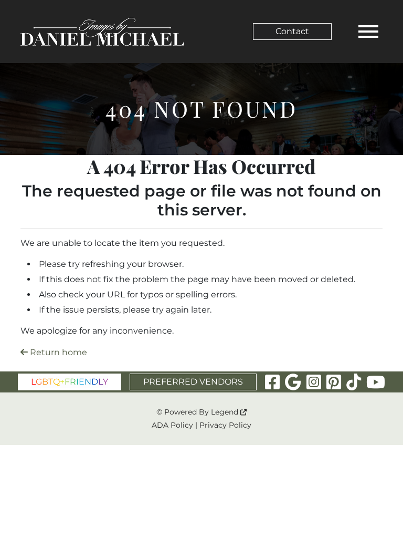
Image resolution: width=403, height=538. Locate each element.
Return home (57, 352)
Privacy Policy (225, 425)
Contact (292, 31)
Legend (225, 412)
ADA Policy (172, 425)
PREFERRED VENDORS (193, 382)
